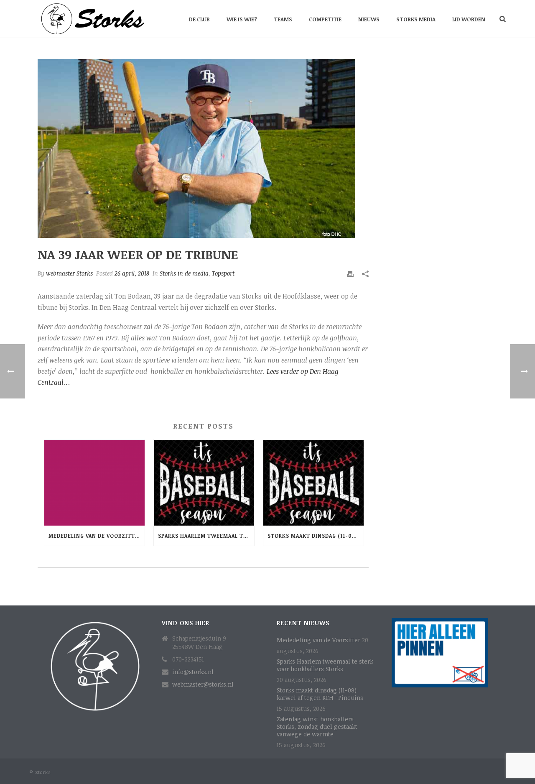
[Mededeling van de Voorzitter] (94, 483)
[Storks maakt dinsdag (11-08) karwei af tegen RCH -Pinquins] (313, 483)
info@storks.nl (193, 672)
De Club (199, 19)
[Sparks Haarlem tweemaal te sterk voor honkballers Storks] (204, 483)
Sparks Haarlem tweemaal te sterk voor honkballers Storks (206, 535)
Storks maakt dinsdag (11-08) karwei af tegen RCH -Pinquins (316, 535)
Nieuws (369, 19)
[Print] (350, 273)
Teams (283, 19)
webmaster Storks (69, 273)
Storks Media (416, 19)
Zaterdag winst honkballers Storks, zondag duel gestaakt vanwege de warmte (317, 726)
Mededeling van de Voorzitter (95, 535)
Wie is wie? (242, 19)
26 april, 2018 (132, 273)
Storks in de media (184, 273)
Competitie (325, 19)
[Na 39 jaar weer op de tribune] (203, 148)
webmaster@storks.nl (203, 684)
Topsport (223, 273)
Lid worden (468, 19)
